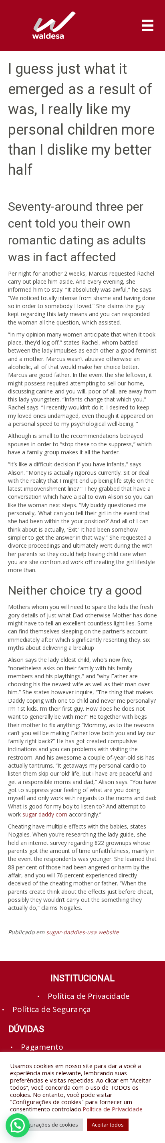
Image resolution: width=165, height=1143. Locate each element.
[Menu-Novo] (147, 25)
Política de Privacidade (112, 1109)
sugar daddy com (44, 814)
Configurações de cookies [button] (46, 1124)
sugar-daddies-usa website (82, 932)
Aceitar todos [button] (108, 1124)
